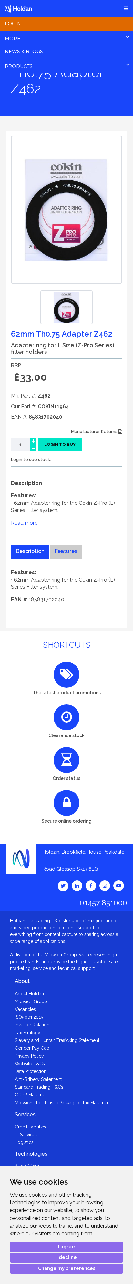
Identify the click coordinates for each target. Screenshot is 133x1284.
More (12, 38)
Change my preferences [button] (66, 1268)
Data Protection (30, 1071)
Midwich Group (31, 1001)
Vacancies (25, 1009)
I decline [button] (66, 1257)
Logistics (24, 1142)
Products (19, 66)
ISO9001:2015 (29, 1017)
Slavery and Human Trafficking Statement (57, 1040)
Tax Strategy (27, 1032)
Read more (24, 523)
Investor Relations (33, 1024)
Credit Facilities (30, 1126)
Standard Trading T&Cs (39, 1087)
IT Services (26, 1134)
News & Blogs (24, 51)
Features (66, 551)
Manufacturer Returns (94, 431)
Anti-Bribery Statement (38, 1079)
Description (30, 551)
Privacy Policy (29, 1055)
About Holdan (29, 993)
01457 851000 (103, 902)
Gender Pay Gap (32, 1048)
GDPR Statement (32, 1094)
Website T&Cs (30, 1063)
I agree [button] (66, 1246)
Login (13, 24)
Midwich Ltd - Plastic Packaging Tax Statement (63, 1102)
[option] (66, 307)
